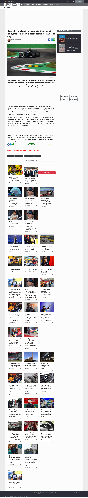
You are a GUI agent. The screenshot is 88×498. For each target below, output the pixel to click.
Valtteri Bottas (20, 156)
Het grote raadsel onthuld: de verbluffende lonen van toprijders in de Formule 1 (46, 292)
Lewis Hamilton (29, 156)
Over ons (42, 492)
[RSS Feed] (73, 1)
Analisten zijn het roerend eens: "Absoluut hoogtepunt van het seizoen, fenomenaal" (14, 202)
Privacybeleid (48, 492)
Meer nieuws (31, 160)
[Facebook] (64, 1)
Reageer (23, 40)
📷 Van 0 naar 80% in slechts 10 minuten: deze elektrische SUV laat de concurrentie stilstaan (46, 436)
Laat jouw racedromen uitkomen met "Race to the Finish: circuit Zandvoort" (72, 38)
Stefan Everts (74, 96)
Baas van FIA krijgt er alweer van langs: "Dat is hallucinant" (30, 180)
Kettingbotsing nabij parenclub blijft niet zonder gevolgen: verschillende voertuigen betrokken (14, 436)
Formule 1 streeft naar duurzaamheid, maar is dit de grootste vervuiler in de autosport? (31, 388)
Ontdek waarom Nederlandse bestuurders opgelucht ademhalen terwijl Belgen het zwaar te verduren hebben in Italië (31, 460)
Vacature (54, 492)
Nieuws (27, 4)
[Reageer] (20, 182)
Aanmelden (78, 1)
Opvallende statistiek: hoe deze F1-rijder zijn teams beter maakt (31, 269)
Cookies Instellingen (43, 494)
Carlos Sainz (38, 156)
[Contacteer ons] (70, 1)
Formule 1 (45, 4)
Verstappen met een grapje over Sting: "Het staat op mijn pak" (31, 248)
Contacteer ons (35, 492)
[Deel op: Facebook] (49, 39)
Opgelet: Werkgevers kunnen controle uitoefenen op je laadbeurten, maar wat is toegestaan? (15, 413)
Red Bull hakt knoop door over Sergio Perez (14, 223)
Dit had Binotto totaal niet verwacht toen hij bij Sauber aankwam (14, 365)
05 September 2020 (15, 40)
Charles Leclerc (64, 99)
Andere (51, 4)
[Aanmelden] (15, 156)
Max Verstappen (65, 96)
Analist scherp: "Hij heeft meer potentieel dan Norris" (14, 269)
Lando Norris (23, 139)
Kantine (32, 4)
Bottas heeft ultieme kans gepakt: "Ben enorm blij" (14, 484)
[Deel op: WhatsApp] (54, 39)
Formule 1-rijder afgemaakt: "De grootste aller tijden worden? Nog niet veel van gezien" (46, 202)
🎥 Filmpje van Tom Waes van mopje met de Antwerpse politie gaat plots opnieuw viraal (14, 459)
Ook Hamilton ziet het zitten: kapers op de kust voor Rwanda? (46, 248)
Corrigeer (53, 144)
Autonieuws (38, 4)
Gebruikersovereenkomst (31, 494)
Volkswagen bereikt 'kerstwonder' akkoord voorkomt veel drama (30, 365)
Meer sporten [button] (11, 1)
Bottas (51, 110)
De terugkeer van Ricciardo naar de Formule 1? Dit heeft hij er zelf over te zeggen (30, 317)
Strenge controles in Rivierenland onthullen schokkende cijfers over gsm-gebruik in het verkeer (46, 413)
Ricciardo (52, 119)
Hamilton (24, 110)
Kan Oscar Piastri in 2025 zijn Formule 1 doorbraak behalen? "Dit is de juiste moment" (30, 413)
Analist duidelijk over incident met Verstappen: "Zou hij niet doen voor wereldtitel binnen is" (46, 317)
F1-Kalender (7, 7)
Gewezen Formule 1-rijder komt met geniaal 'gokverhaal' (14, 178)
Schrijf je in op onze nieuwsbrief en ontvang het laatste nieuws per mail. (24, 150)
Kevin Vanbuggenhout (16, 39)
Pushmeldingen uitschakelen (55, 494)
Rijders (57, 4)
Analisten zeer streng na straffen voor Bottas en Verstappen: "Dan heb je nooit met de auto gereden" (15, 292)
